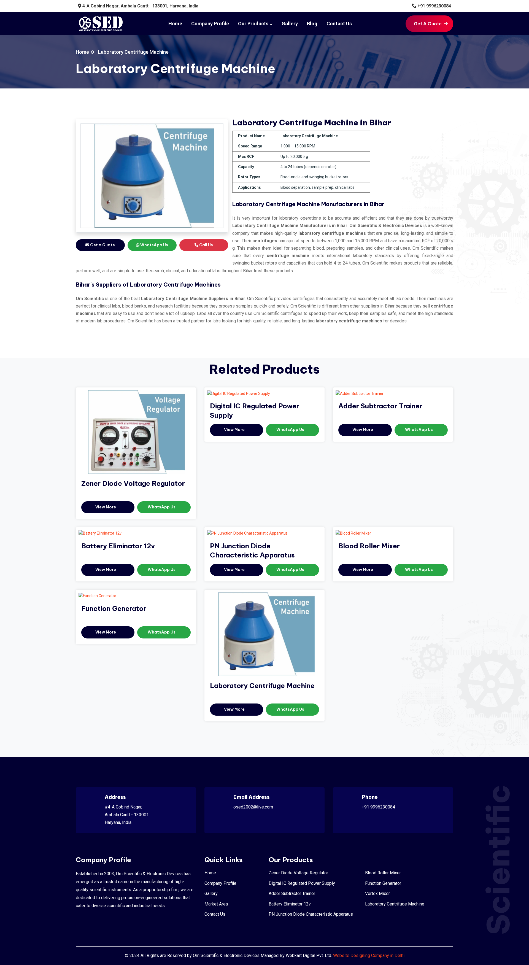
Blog (312, 23)
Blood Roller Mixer (369, 546)
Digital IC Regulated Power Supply (302, 883)
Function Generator (113, 608)
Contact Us (339, 23)
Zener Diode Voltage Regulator (133, 483)
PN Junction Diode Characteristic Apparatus (311, 914)
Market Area (216, 904)
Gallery (290, 23)
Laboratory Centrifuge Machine (262, 685)
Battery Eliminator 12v (118, 546)
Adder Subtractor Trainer (380, 406)
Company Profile (210, 23)
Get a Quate (102, 244)
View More (106, 507)
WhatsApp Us (153, 244)
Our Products (253, 23)
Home (175, 23)
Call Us (205, 244)
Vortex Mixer (377, 893)
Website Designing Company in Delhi (368, 955)
